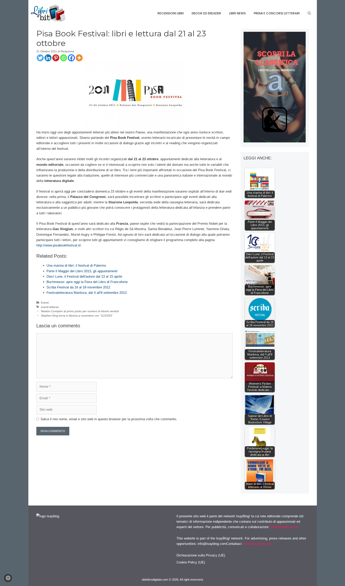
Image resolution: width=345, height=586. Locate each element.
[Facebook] (71, 57)
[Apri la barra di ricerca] (309, 13)
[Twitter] (40, 57)
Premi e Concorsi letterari (277, 13)
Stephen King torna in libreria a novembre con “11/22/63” (77, 315)
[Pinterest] (55, 57)
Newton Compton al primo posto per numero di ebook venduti (80, 311)
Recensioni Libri (171, 13)
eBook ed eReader (206, 13)
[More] (79, 57)
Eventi (45, 302)
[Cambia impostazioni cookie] (8, 578)
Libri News (237, 13)
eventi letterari (50, 307)
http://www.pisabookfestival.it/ (58, 245)
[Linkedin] (48, 57)
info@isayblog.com (284, 527)
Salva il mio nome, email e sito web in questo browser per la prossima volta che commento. (109, 419)
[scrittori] (275, 141)
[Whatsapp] (63, 57)
